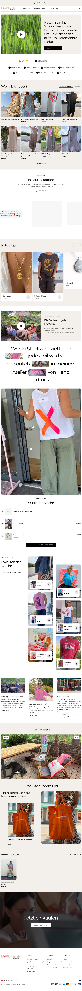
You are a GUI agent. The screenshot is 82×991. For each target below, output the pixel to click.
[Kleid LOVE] (71, 139)
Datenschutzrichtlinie (67, 962)
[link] (14, 356)
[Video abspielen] (21, 34)
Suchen (49, 959)
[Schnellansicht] (18, 95)
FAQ (48, 962)
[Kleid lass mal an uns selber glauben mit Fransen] (31, 139)
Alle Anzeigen (41, 163)
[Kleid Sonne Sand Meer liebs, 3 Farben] (31, 104)
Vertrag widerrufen (52, 967)
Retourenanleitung (52, 965)
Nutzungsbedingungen (68, 965)
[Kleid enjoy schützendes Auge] (10, 104)
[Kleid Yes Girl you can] (51, 139)
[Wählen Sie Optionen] (49, 584)
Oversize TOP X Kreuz (20, 524)
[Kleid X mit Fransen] (51, 104)
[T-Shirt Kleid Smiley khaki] (71, 104)
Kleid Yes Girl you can (47, 154)
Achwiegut (9, 984)
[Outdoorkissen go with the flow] (8, 869)
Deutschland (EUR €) (9, 980)
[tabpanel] (41, 125)
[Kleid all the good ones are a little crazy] (10, 139)
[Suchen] (72, 8)
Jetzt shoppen (52, 48)
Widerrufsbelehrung (67, 967)
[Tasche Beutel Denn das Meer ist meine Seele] (21, 820)
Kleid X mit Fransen (47, 119)
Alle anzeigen (75, 854)
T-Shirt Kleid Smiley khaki (69, 119)
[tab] (66, 86)
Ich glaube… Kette (19, 535)
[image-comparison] (41, 756)
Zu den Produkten (41, 925)
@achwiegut (41, 191)
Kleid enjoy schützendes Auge (10, 119)
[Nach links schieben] (74, 245)
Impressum (64, 959)
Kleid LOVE (65, 154)
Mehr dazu (5, 710)
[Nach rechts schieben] (79, 245)
